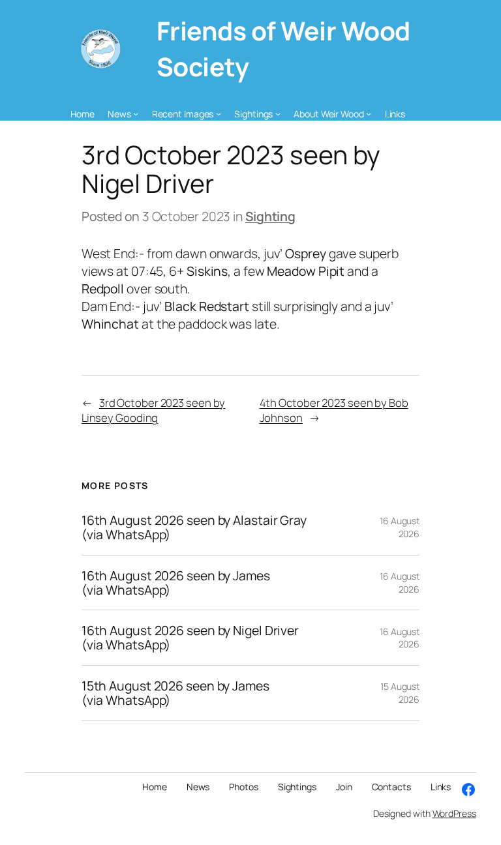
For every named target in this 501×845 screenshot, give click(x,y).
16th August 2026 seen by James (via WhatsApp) (176, 583)
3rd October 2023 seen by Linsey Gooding (154, 410)
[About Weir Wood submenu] (368, 113)
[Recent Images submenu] (218, 113)
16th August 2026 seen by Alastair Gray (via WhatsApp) (194, 527)
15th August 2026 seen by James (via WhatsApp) (175, 693)
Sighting (270, 216)
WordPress (454, 813)
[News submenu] (135, 113)
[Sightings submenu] (278, 113)
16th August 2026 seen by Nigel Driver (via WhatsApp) (190, 637)
